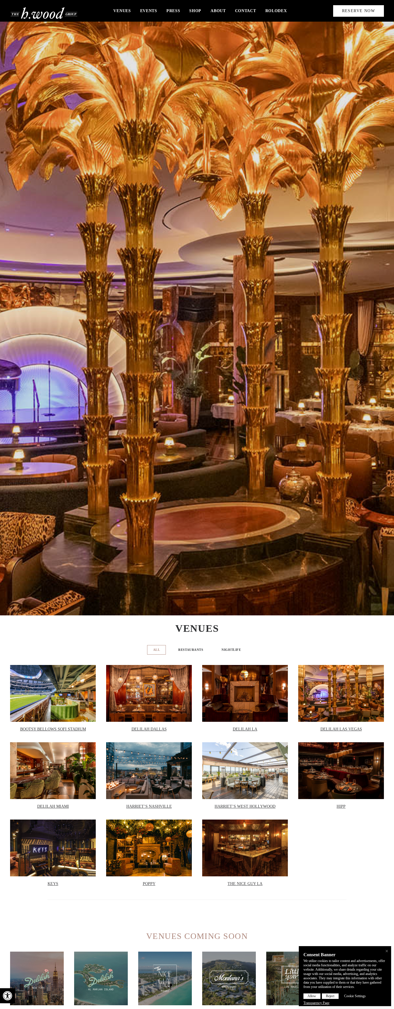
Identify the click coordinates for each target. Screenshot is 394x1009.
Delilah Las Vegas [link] (341, 729)
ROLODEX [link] (276, 11)
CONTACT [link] (245, 11)
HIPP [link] (341, 806)
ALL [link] (156, 649)
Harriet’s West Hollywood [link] (245, 806)
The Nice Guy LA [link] (245, 884)
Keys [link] (53, 884)
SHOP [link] (195, 11)
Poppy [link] (149, 884)
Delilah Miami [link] (53, 806)
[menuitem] (122, 10)
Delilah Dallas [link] (149, 729)
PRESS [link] (173, 11)
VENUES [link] (122, 11)
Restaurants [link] (190, 649)
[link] (7, 995)
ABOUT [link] (218, 11)
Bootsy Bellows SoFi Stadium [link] (53, 729)
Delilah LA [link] (245, 729)
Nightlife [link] (231, 649)
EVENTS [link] (148, 11)
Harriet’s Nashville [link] (149, 806)
